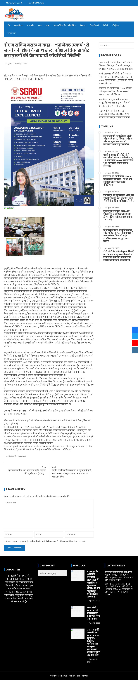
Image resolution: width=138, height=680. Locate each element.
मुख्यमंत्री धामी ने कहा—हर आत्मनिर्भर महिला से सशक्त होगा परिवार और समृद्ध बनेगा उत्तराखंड (114, 114)
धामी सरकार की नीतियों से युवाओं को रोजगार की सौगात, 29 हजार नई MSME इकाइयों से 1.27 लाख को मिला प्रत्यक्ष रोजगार (118, 160)
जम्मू (47, 25)
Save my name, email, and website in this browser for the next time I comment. (46, 541)
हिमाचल (82, 25)
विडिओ (105, 25)
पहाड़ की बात (18, 25)
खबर (40, 25)
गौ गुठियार (115, 25)
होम (9, 25)
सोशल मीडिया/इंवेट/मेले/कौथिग (65, 25)
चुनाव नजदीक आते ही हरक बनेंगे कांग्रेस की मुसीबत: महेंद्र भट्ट (27, 470)
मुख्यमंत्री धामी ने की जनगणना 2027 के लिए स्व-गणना (93, 613)
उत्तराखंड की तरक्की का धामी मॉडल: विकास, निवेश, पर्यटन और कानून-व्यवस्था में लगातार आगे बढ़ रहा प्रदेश (116, 65)
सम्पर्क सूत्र (12, 33)
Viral (71, 675)
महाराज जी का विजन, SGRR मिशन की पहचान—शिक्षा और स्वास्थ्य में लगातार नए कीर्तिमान (115, 91)
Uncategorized (20, 456)
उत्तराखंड (30, 25)
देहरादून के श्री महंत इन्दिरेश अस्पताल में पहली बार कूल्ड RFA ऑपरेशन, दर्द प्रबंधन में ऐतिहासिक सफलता (93, 584)
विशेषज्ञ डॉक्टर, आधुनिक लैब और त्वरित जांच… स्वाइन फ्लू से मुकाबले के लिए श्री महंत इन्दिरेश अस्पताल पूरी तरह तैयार (118, 236)
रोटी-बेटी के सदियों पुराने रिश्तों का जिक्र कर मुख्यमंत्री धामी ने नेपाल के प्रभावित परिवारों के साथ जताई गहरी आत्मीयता (118, 256)
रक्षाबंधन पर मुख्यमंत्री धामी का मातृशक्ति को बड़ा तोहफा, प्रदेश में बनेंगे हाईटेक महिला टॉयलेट (114, 102)
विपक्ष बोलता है (94, 25)
